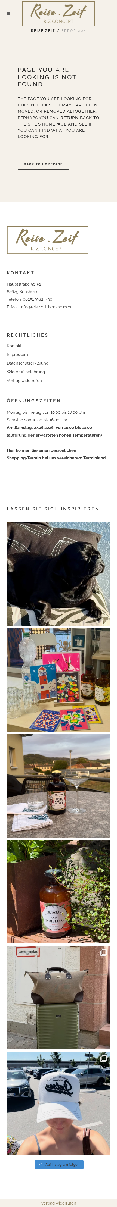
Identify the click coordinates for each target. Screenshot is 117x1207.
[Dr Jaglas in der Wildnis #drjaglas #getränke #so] (58, 891)
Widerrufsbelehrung (26, 371)
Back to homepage (43, 164)
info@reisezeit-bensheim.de (46, 307)
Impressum (17, 354)
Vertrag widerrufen (24, 380)
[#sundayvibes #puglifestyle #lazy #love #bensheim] (58, 574)
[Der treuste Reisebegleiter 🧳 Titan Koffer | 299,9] (58, 997)
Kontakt (14, 345)
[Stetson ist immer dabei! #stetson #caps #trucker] (58, 1103)
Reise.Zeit (43, 31)
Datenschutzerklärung (27, 363)
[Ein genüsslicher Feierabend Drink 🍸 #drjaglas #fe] (58, 786)
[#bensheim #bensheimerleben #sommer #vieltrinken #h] (58, 680)
